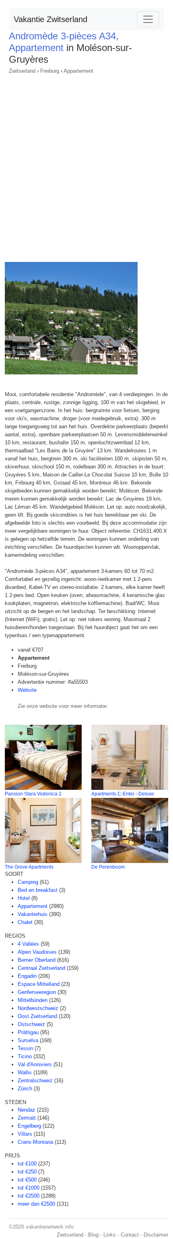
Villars (25, 1134)
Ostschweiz (31, 1024)
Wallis (25, 1072)
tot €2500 (28, 1196)
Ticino (25, 1056)
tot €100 (27, 1164)
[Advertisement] (86, 165)
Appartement (78, 71)
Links (109, 1235)
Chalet (25, 922)
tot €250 (27, 1172)
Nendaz (26, 1110)
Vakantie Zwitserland (50, 19)
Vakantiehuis (32, 914)
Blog (93, 1235)
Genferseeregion (37, 992)
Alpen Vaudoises (37, 952)
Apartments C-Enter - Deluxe (122, 794)
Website (27, 690)
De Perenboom (108, 867)
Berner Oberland (37, 960)
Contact (130, 1235)
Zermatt (27, 1118)
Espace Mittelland (39, 984)
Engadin (27, 976)
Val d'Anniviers (35, 1064)
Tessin (25, 1048)
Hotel (24, 898)
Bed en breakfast (38, 890)
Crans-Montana (35, 1142)
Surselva (28, 1040)
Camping (28, 882)
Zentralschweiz (35, 1080)
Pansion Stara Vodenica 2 (33, 794)
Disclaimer (156, 1235)
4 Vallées (28, 944)
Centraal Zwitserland (41, 968)
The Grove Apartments (29, 867)
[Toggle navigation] (148, 19)
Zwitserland (22, 71)
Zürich (25, 1089)
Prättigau (28, 1032)
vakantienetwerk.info (50, 1227)
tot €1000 (28, 1188)
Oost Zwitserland (37, 1016)
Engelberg (29, 1126)
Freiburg (49, 71)
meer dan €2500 (36, 1204)
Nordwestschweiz (38, 1008)
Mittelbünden (32, 1000)
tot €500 (27, 1180)
